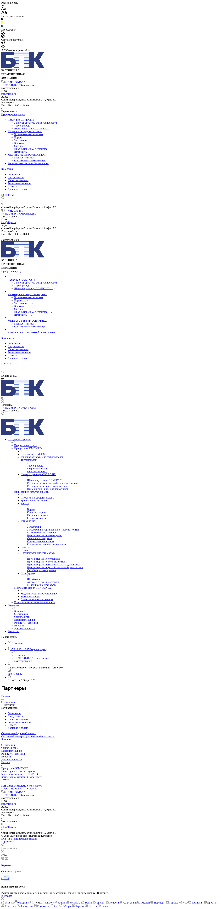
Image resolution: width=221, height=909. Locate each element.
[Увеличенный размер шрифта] (4, 13)
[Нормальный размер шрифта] (3, 9)
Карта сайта (7, 841)
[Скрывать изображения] (3, 36)
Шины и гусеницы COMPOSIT (31, 128)
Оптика (18, 146)
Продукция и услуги (13, 114)
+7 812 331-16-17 (15, 82)
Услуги (5, 779)
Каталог (5, 762)
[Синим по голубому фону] (2, 26)
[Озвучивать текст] (3, 43)
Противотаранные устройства (30, 148)
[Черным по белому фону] (2, 19)
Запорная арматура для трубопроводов (35, 122)
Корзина (6, 865)
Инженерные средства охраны (25, 131)
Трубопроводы (22, 125)
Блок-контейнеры (24, 157)
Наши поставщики (18, 180)
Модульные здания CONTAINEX (26, 154)
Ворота (18, 137)
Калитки (19, 143)
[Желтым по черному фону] (2, 23)
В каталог (6, 895)
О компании (14, 174)
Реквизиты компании (19, 183)
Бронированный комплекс (28, 134)
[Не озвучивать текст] (3, 47)
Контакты (7, 194)
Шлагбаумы (20, 151)
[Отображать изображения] (3, 33)
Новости (12, 186)
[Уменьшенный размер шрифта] (2, 5)
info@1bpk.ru (8, 93)
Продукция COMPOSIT (21, 119)
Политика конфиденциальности (19, 838)
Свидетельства (16, 177)
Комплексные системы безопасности (28, 163)
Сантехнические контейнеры (30, 160)
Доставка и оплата (18, 189)
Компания (7, 169)
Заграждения (21, 140)
